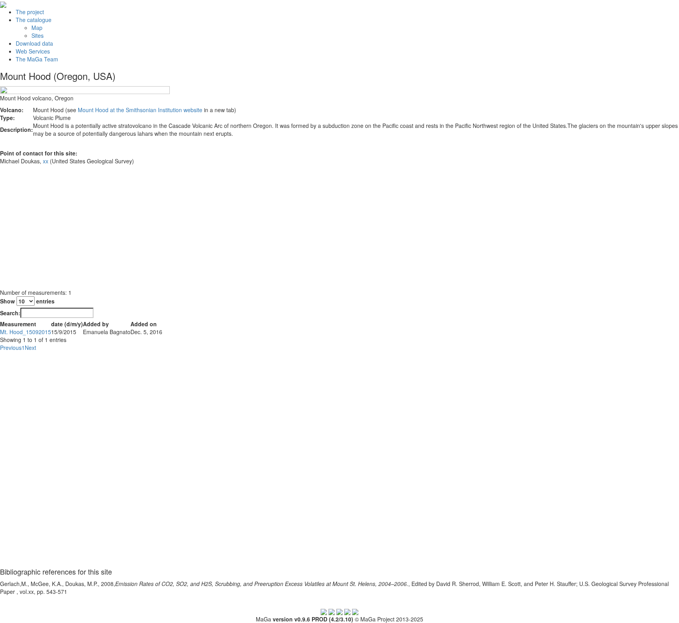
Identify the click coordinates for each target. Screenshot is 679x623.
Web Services (33, 51)
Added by (96, 324)
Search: (10, 313)
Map (36, 27)
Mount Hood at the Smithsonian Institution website (140, 110)
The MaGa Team (37, 59)
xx (45, 161)
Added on (143, 324)
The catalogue (33, 20)
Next (30, 347)
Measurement (18, 324)
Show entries (27, 301)
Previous (11, 347)
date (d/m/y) (67, 324)
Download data (34, 43)
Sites (37, 35)
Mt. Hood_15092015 (25, 332)
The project (30, 12)
